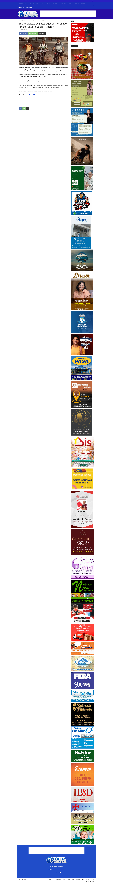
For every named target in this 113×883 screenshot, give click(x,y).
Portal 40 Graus (33, 94)
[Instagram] (92, 1)
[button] (93, 5)
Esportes (21, 7)
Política (76, 4)
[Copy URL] (50, 33)
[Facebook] (90, 1)
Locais (42, 4)
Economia (29, 7)
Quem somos (22, 4)
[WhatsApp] (24, 108)
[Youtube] (95, 1)
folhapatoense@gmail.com (58, 869)
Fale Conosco (34, 4)
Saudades (63, 4)
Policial (55, 4)
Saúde (69, 4)
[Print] (27, 108)
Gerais (48, 4)
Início (20, 20)
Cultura (83, 4)
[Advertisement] (68, 13)
